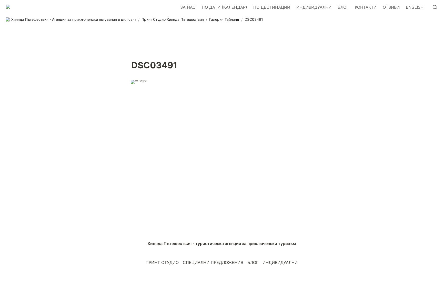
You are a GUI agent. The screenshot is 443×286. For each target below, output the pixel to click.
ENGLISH (415, 7)
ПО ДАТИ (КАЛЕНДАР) (224, 7)
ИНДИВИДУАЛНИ (313, 7)
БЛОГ (343, 7)
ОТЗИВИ (391, 7)
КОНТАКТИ (366, 7)
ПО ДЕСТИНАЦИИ (271, 7)
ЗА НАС (188, 7)
